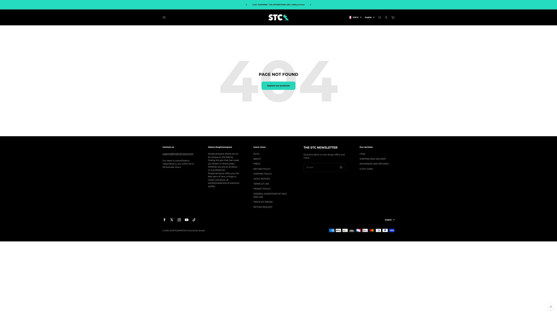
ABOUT (257, 159)
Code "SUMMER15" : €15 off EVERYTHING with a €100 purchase (279, 5)
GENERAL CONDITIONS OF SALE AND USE (270, 195)
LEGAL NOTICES (261, 178)
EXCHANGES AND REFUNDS (374, 163)
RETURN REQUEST (262, 207)
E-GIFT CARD (366, 169)
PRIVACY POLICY (262, 188)
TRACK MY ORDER (262, 202)
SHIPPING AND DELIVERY (373, 159)
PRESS (256, 163)
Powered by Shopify (196, 230)
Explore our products (278, 85)
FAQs (362, 153)
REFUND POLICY (262, 169)
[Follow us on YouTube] (187, 220)
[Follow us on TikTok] (194, 220)
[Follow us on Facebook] (164, 220)
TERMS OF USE (261, 183)
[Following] (310, 4)
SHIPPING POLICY (262, 173)
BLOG (256, 153)
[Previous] (246, 4)
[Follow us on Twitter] (172, 220)
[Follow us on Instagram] (179, 220)
